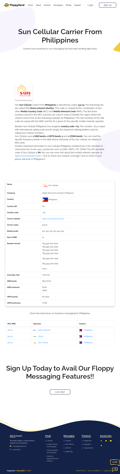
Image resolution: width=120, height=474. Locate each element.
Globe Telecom (44, 330)
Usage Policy (107, 471)
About (38, 5)
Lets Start (60, 392)
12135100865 (16, 449)
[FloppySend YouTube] (111, 441)
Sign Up (108, 5)
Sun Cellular (43, 343)
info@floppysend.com (19, 446)
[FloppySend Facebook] (101, 441)
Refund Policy (80, 471)
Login (90, 5)
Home (30, 5)
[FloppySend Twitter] (106, 441)
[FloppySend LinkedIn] (101, 445)
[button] (47, 5)
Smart (40, 336)
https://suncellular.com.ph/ (28, 156)
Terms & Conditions (94, 471)
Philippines (88, 330)
